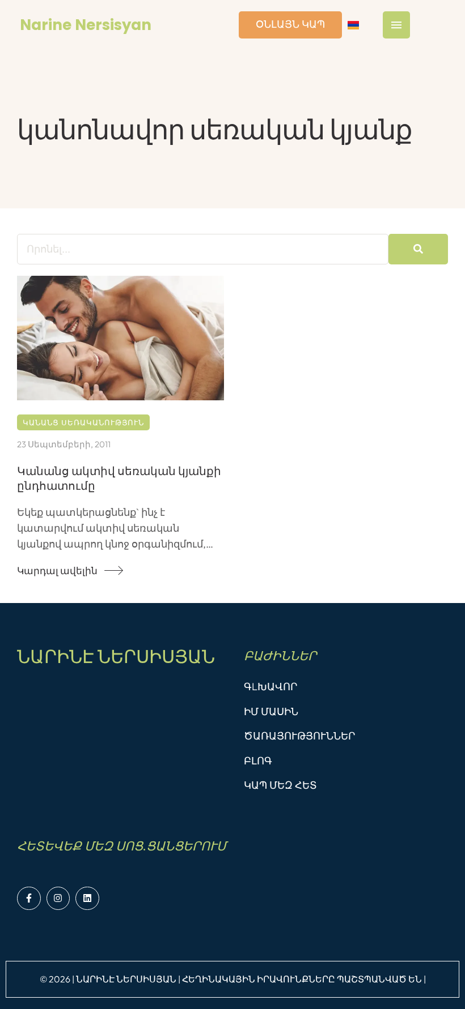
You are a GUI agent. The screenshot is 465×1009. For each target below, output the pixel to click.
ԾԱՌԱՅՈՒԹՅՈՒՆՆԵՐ (299, 735)
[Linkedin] (87, 898)
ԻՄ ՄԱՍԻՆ (271, 711)
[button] (65, 571)
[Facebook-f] (29, 898)
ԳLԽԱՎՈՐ (270, 686)
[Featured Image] (120, 338)
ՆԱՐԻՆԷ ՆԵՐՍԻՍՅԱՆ (116, 656)
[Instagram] (58, 898)
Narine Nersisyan (85, 25)
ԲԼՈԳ (258, 760)
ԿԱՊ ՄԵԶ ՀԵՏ (280, 785)
